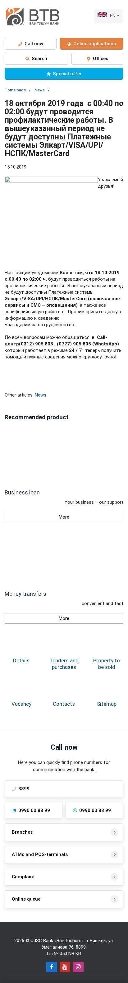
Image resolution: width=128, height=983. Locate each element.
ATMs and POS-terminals (40, 854)
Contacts (64, 704)
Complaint (23, 877)
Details (21, 660)
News (39, 90)
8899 (81, 947)
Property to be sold (106, 663)
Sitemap (107, 704)
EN (113, 16)
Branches (22, 832)
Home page (15, 90)
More (64, 517)
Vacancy (21, 704)
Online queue (26, 899)
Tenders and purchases (64, 663)
